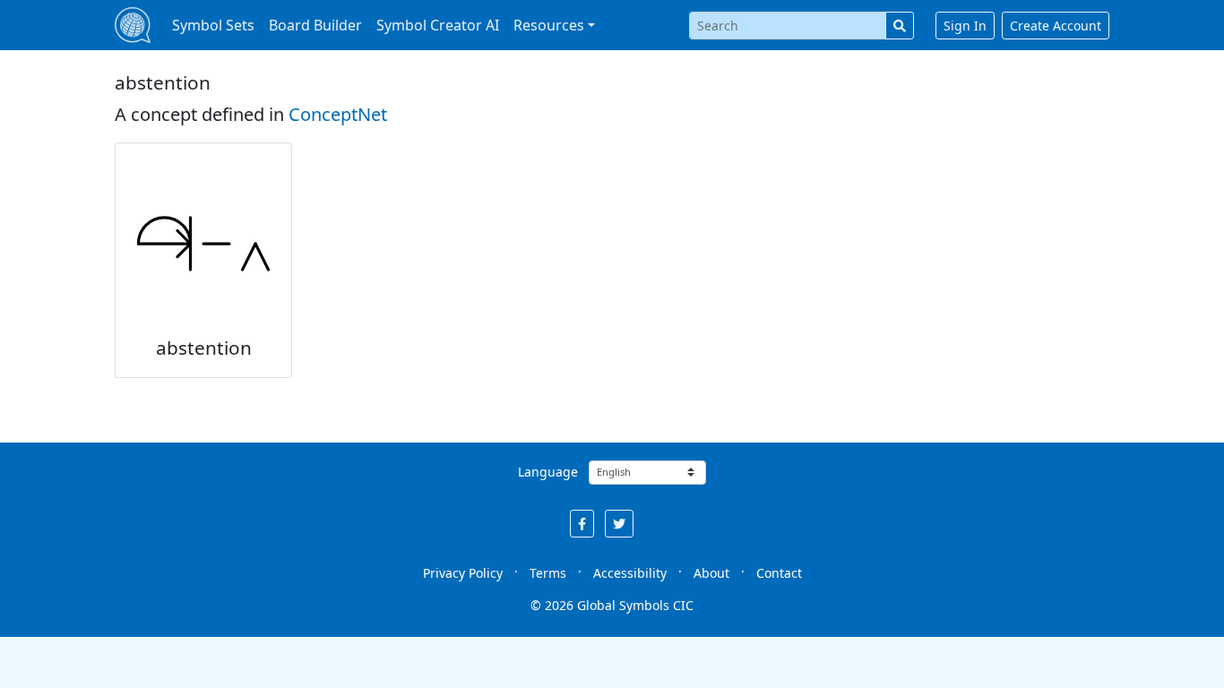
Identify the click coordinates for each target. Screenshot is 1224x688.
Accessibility (630, 572)
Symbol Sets (213, 25)
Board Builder (315, 25)
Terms (548, 572)
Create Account (1055, 25)
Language (548, 471)
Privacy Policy (463, 572)
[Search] (899, 25)
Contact (779, 572)
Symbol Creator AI (437, 25)
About (711, 572)
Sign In (965, 25)
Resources (548, 25)
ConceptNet (338, 114)
